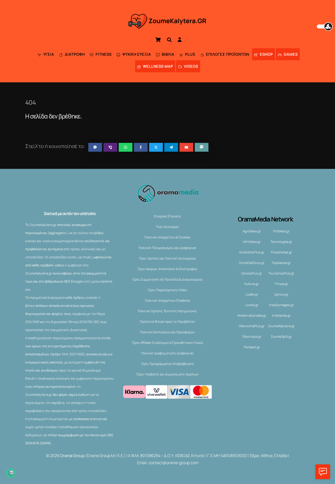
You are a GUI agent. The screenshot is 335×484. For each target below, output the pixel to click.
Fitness (103, 54)
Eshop (266, 54)
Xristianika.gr (281, 315)
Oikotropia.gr (251, 336)
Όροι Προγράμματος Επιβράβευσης (167, 363)
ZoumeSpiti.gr (281, 336)
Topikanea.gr (281, 263)
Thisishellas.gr (281, 252)
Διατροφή (74, 54)
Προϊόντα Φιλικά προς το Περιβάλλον (167, 321)
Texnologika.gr (281, 241)
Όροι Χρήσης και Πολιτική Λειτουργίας (167, 258)
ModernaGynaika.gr (251, 315)
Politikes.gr (281, 231)
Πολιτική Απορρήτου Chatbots (167, 300)
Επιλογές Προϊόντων (227, 54)
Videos (190, 66)
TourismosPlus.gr (281, 273)
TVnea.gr (281, 284)
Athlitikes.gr (252, 241)
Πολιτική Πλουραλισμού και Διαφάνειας (167, 248)
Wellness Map (157, 66)
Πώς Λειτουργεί (167, 226)
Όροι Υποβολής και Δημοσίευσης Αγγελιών (167, 374)
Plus (189, 54)
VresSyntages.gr (281, 305)
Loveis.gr (251, 305)
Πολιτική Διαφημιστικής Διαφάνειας (167, 353)
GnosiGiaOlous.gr (252, 263)
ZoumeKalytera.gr (281, 326)
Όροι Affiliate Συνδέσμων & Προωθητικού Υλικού (167, 342)
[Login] (179, 39)
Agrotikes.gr (252, 231)
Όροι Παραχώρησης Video (167, 290)
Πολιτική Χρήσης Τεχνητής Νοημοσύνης (167, 311)
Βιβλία (167, 54)
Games (290, 54)
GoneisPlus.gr (251, 273)
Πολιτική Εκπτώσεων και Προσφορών (167, 332)
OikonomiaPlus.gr (252, 326)
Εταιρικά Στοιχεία (167, 216)
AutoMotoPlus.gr (251, 252)
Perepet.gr (252, 347)
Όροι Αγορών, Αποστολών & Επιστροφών (167, 269)
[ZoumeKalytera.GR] (167, 25)
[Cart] (158, 40)
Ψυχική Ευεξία (136, 54)
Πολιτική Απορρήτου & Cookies (167, 237)
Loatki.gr (251, 294)
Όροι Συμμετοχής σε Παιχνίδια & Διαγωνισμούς (167, 279)
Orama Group (72, 455)
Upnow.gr (281, 294)
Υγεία (48, 54)
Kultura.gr (252, 284)
